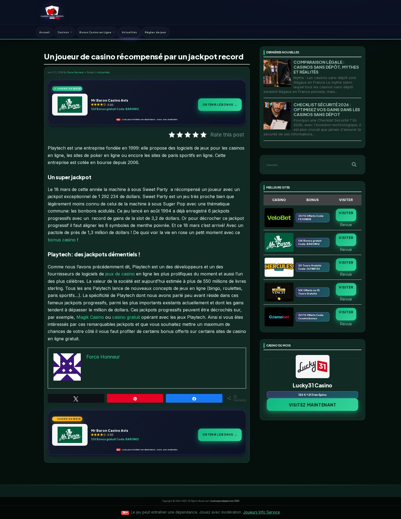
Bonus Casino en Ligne (95, 32)
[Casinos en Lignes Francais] (52, 12)
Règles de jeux (155, 32)
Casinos (63, 32)
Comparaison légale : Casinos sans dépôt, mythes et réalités (326, 66)
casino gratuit (126, 317)
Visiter (346, 213)
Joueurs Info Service (261, 512)
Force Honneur (75, 72)
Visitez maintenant (312, 404)
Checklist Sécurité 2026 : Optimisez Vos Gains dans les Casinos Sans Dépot (327, 109)
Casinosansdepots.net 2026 (224, 501)
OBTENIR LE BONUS (219, 104)
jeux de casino (120, 274)
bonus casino (62, 239)
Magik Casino (90, 317)
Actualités (129, 32)
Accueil (44, 32)
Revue (346, 224)
